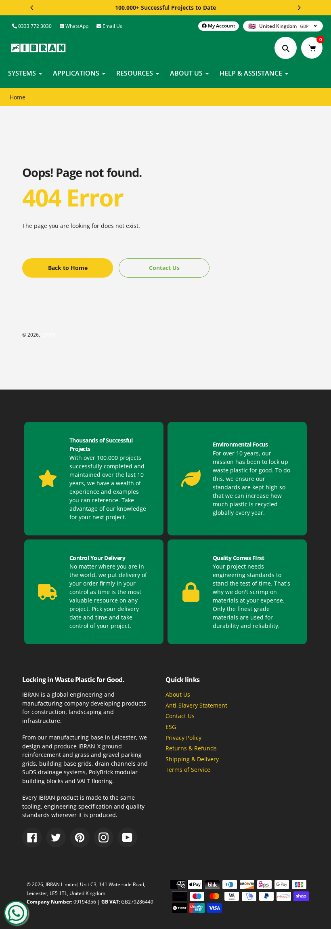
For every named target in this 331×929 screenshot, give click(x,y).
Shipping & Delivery (192, 759)
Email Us (111, 26)
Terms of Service (188, 769)
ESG (171, 727)
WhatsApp (76, 26)
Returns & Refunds (191, 748)
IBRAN (48, 334)
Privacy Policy (183, 738)
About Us (178, 694)
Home (17, 97)
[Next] (299, 8)
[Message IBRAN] (16, 913)
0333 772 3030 (34, 26)
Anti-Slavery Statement (196, 705)
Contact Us (180, 716)
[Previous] (32, 8)
